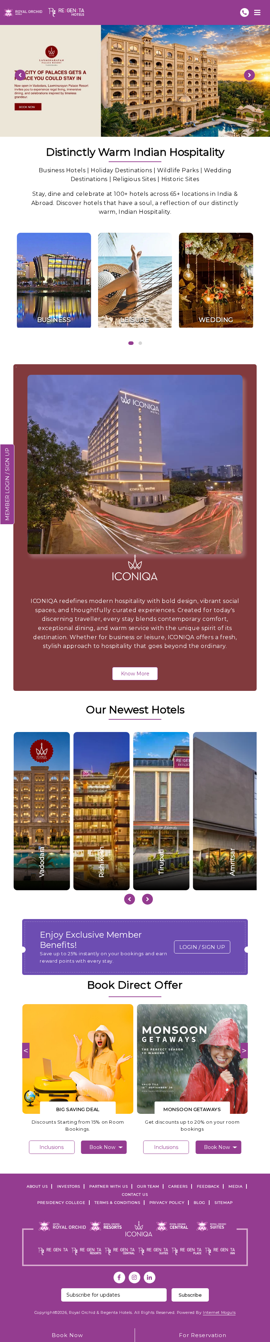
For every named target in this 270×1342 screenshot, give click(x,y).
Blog (199, 1202)
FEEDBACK (208, 1186)
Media (236, 1186)
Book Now (67, 1335)
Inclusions (51, 1147)
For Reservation (202, 1335)
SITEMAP (223, 1202)
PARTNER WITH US (108, 1186)
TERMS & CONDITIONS (117, 1202)
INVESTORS (68, 1186)
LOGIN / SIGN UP (202, 947)
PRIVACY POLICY (167, 1202)
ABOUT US (37, 1186)
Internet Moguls (219, 1312)
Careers (178, 1186)
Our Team (148, 1186)
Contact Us (135, 1194)
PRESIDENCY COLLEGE (61, 1202)
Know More (135, 673)
